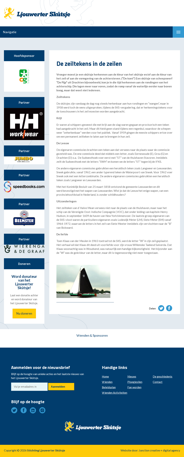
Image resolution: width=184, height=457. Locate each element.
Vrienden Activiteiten (114, 392)
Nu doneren (24, 313)
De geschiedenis (162, 376)
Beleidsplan (109, 387)
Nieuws (131, 376)
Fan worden (134, 387)
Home (105, 376)
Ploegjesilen (134, 381)
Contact (157, 381)
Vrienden (107, 381)
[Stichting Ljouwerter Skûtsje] (37, 10)
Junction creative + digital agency (159, 450)
